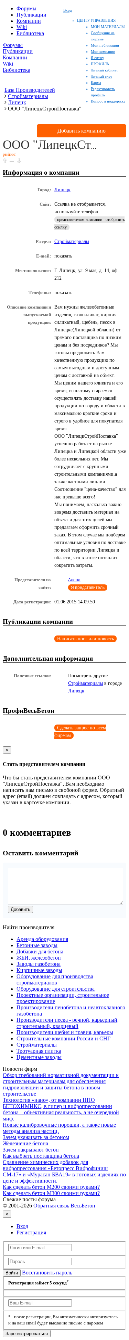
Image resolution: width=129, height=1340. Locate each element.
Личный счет (101, 76)
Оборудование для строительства (56, 989)
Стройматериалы (71, 241)
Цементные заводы (39, 1057)
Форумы (26, 8)
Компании (29, 21)
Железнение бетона (25, 1143)
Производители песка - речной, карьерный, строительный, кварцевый (68, 1023)
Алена (74, 579)
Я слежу (97, 58)
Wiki (22, 27)
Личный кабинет (104, 70)
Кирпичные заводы (39, 970)
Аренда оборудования (42, 939)
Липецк (62, 189)
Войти (12, 1272)
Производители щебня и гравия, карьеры (65, 1032)
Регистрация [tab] (31, 1232)
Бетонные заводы (37, 945)
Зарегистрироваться (27, 1333)
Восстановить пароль (47, 1272)
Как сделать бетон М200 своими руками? (51, 1187)
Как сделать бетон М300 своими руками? (51, 1193)
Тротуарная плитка (39, 1051)
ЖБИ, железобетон (39, 958)
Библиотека (30, 33)
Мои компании (103, 51)
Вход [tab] (22, 1226)
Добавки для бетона (40, 951)
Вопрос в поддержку (108, 101)
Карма (96, 82)
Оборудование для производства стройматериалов (55, 979)
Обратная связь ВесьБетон (64, 1205)
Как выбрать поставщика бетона (41, 1156)
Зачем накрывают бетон (31, 1150)
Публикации (31, 15)
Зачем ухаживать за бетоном (36, 1137)
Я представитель (88, 587)
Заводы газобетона (39, 964)
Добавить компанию (81, 131)
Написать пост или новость (85, 638)
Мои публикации (105, 45)
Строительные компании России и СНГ (63, 1038)
